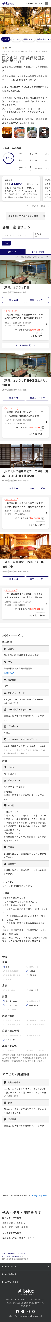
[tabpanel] (25, 20)
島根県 (19, 1223)
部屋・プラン (28, 39)
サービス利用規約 (21, 1300)
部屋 (13, 251)
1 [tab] (23, 465)
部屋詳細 (13, 300)
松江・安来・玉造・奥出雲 (15, 1227)
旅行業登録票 (25, 1306)
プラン (38, 251)
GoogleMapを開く (40, 1195)
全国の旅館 (7, 1223)
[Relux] (8, 2)
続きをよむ (29, 122)
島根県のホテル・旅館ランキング (18, 1238)
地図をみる (9, 673)
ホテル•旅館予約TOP (9, 1253)
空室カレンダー (37, 300)
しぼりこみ (6, 243)
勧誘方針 (9, 1300)
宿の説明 (5, 39)
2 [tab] (21, 556)
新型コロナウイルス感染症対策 (23, 215)
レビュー (16, 39)
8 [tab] (26, 556)
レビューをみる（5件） (35, 206)
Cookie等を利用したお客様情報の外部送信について (25, 1303)
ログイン (38, 3)
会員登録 (29, 3)
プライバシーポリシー (37, 1300)
